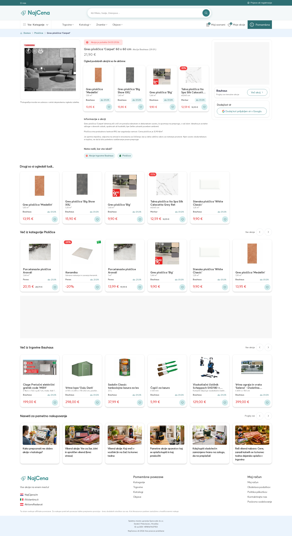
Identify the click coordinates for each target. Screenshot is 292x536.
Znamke (100, 24)
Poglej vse (250, 415)
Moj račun (252, 482)
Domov (27, 33)
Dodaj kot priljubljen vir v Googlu (243, 111)
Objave (117, 24)
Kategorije (36, 24)
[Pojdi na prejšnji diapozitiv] (259, 232)
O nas (23, 3)
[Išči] (206, 13)
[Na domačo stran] (34, 478)
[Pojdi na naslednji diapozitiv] (268, 232)
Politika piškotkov (257, 491)
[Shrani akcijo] (109, 107)
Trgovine (67, 24)
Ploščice (38, 33)
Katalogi (84, 24)
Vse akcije (250, 232)
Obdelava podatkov (258, 487)
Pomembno (262, 24)
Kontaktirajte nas (257, 496)
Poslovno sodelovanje (259, 501)
